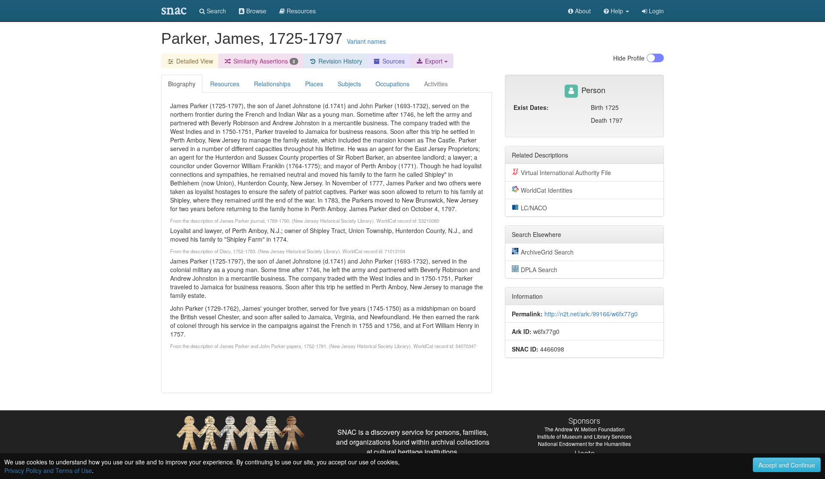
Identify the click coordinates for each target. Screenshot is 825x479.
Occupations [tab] (392, 83)
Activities (436, 83)
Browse (255, 10)
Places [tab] (314, 83)
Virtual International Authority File (566, 172)
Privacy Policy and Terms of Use (48, 470)
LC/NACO (534, 207)
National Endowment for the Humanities (584, 443)
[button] (616, 10)
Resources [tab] (224, 83)
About (582, 10)
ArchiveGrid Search (547, 252)
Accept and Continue (786, 465)
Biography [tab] (182, 83)
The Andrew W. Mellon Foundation (584, 429)
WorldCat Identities (546, 190)
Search (215, 10)
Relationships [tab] (272, 83)
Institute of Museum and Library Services (584, 436)
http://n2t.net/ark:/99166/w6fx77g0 (591, 313)
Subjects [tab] (349, 83)
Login (655, 10)
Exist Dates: (531, 107)
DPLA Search (539, 269)
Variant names (366, 41)
